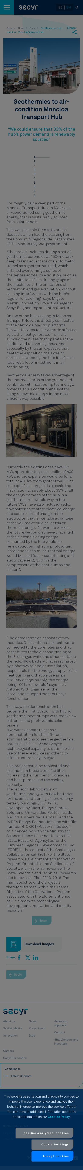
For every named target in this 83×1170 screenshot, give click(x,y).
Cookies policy (59, 1117)
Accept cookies (56, 1156)
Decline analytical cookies (46, 1133)
